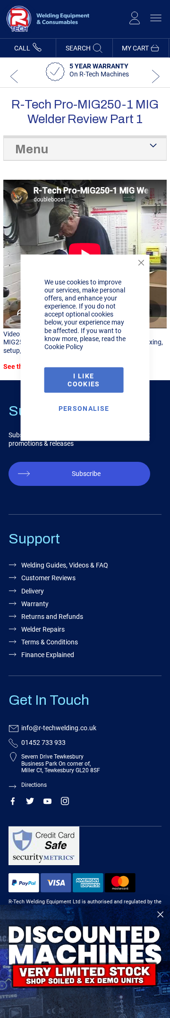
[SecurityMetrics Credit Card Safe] (83, 849)
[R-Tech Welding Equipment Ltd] (45, 34)
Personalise (84, 408)
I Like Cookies (84, 379)
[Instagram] (65, 803)
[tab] (85, 148)
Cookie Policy (63, 346)
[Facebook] (12, 803)
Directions (34, 785)
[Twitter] (30, 803)
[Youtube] (47, 803)
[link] (85, 961)
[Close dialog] (160, 914)
